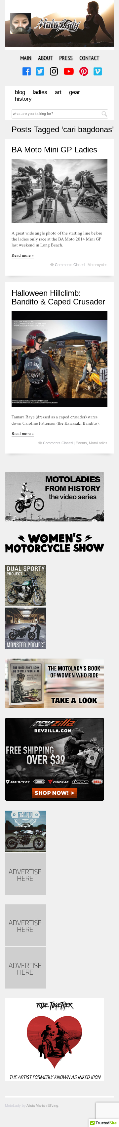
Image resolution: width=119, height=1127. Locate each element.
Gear (74, 92)
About (45, 58)
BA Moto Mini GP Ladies (54, 149)
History (23, 99)
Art (58, 92)
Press (66, 58)
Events (81, 443)
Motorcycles (97, 265)
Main (25, 58)
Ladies (40, 92)
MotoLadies (98, 443)
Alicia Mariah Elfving (42, 1105)
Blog (20, 92)
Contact (89, 58)
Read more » (23, 255)
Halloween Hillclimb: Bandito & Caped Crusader (58, 297)
